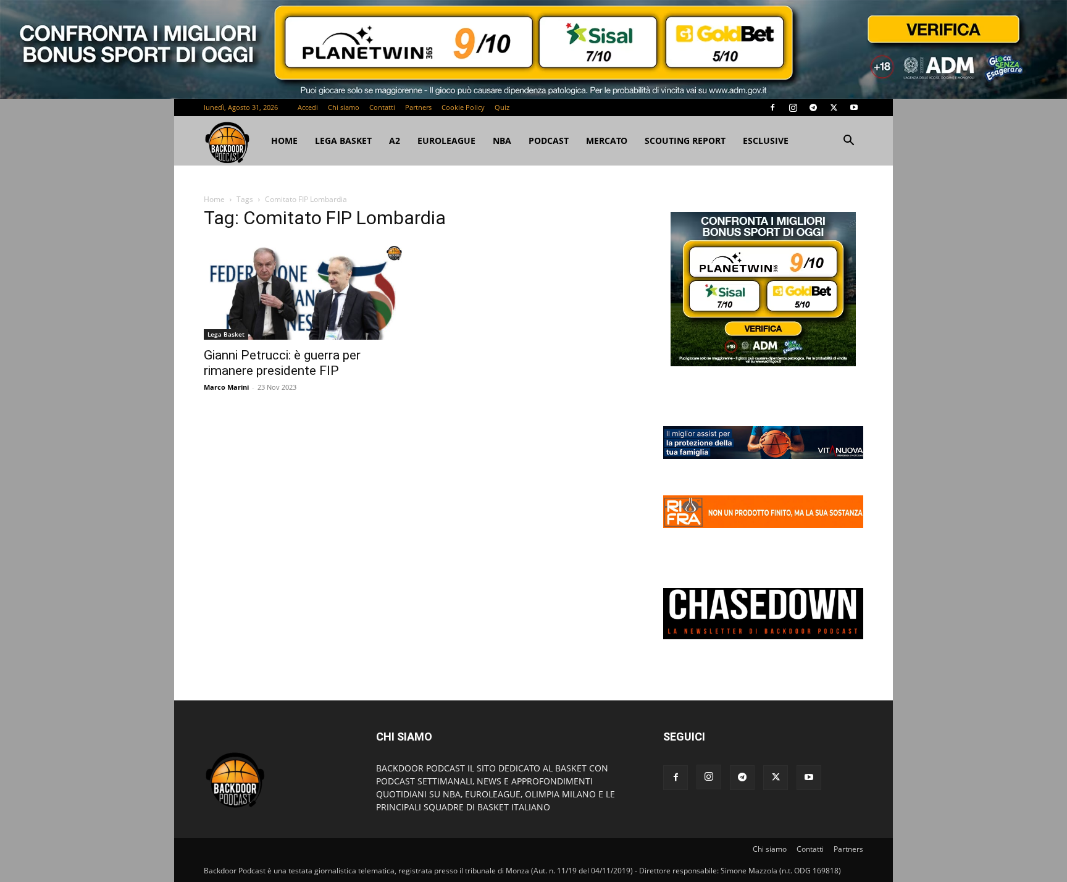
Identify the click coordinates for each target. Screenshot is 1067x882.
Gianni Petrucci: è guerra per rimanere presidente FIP (282, 363)
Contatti (382, 107)
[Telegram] (813, 107)
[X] (833, 107)
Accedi (308, 107)
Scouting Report (695, 140)
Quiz (502, 107)
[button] (848, 142)
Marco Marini (226, 387)
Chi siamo (343, 107)
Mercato (617, 140)
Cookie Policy (463, 107)
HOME (284, 140)
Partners (418, 107)
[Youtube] (854, 107)
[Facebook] (772, 107)
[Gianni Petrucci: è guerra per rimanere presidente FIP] (304, 291)
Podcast (559, 140)
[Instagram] (793, 107)
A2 (405, 140)
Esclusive (776, 140)
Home (214, 199)
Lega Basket (343, 140)
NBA (512, 140)
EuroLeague (457, 140)
